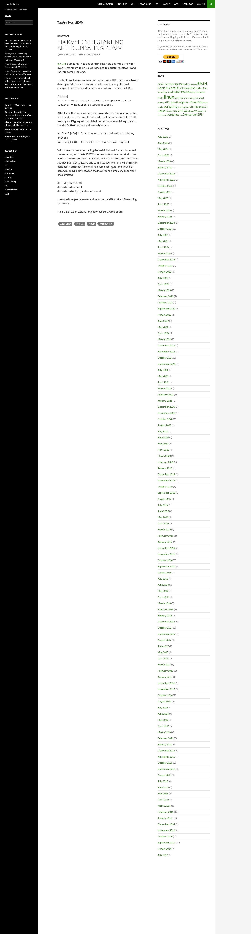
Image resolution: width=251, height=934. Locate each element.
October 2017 (165, 627)
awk (195, 84)
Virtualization (105, 4)
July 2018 (163, 578)
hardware (200, 92)
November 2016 (166, 689)
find (205, 88)
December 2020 (166, 406)
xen (181, 115)
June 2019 (163, 511)
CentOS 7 (175, 88)
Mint (190, 98)
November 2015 (166, 756)
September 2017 (166, 633)
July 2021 (163, 369)
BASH (202, 83)
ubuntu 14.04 (172, 111)
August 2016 (164, 701)
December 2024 (166, 222)
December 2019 (166, 474)
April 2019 (163, 523)
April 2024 (163, 247)
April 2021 (163, 382)
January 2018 (165, 615)
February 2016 (165, 738)
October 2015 (165, 762)
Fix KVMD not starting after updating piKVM (90, 44)
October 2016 (165, 695)
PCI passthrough (175, 102)
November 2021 (166, 351)
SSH (205, 106)
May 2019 (163, 517)
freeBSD (176, 92)
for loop (168, 92)
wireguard (162, 115)
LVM (177, 97)
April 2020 (163, 449)
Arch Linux (65, 224)
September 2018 (166, 566)
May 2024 (163, 241)
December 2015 (166, 750)
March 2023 (164, 290)
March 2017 (164, 664)
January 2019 (165, 541)
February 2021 (165, 394)
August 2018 (164, 572)
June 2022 (163, 320)
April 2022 (163, 333)
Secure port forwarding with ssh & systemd (18, 46)
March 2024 (164, 253)
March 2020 (164, 455)
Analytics (122, 4)
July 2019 (163, 504)
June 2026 (163, 142)
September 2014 (166, 842)
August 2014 (164, 848)
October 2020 (165, 419)
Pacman (80, 224)
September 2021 (166, 363)
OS (157, 4)
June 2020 (163, 437)
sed (179, 107)
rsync (205, 102)
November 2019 (166, 480)
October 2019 (165, 486)
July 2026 (163, 136)
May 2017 (163, 652)
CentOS (163, 88)
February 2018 (165, 609)
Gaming (201, 4)
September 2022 (166, 308)
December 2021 (166, 345)
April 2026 (163, 155)
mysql (201, 98)
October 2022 (165, 302)
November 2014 (166, 830)
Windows (189, 110)
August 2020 (164, 425)
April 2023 (163, 284)
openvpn (162, 102)
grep (193, 92)
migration (184, 98)
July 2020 (163, 431)
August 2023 (164, 271)
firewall (161, 92)
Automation (10, 161)
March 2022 (164, 339)
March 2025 (164, 210)
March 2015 (164, 805)
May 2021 (163, 376)
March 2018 (164, 603)
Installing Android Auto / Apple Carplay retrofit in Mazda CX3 (18, 56)
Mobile (166, 4)
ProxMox (196, 102)
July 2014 (163, 854)
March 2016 (164, 732)
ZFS (200, 114)
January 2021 (165, 400)
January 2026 (165, 167)
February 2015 (165, 811)
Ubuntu (162, 110)
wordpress (173, 114)
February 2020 (165, 462)
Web (176, 4)
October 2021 (165, 357)
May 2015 (163, 793)
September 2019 (166, 492)
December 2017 (166, 621)
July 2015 (163, 781)
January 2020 (165, 468)
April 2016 (163, 725)
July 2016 (163, 707)
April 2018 (163, 597)
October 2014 (165, 836)
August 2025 (164, 191)
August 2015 (164, 775)
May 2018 (163, 590)
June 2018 (163, 584)
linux (169, 97)
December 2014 (166, 824)
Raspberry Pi (106, 224)
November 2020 (166, 412)
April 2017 (163, 658)
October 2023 (165, 265)
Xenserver (190, 114)
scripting (170, 106)
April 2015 (163, 799)
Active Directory (166, 84)
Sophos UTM (188, 107)
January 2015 (165, 818)
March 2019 (164, 529)
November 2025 (166, 179)
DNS (193, 88)
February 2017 (165, 670)
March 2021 (164, 388)
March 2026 (164, 161)
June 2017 (163, 646)
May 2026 (163, 148)
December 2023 (166, 259)
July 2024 (163, 234)
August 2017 (164, 640)
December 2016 (166, 682)
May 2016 (163, 719)
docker (199, 88)
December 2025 (166, 173)
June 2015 (163, 787)
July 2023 (163, 277)
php (187, 102)
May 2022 (163, 326)
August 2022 (164, 314)
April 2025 (163, 204)
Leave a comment (90, 54)
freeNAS (186, 91)
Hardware (188, 4)
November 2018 (166, 554)
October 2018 (165, 560)
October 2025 (165, 185)
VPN (180, 110)
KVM (160, 97)
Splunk (199, 106)
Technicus (12, 4)
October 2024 (165, 228)
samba (160, 107)
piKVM (61, 63)
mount (195, 98)
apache (179, 83)
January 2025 (165, 216)
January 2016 (165, 744)
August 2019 (164, 498)
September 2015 (166, 768)
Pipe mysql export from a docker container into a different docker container (18, 115)
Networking (145, 4)
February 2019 (165, 535)
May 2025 (163, 198)
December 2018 (166, 547)
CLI (132, 4)
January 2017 (165, 676)
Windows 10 (200, 111)
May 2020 (163, 443)
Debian (186, 88)
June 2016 (163, 713)
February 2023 (165, 296)
